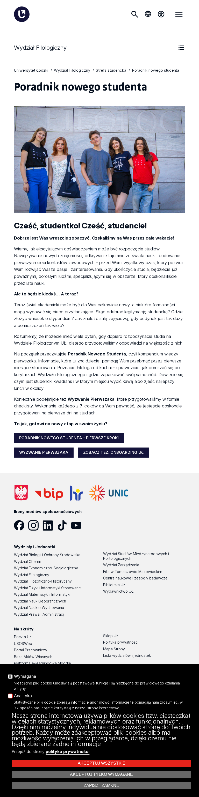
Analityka (23, 696)
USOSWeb (23, 643)
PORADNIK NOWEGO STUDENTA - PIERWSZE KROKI (69, 437)
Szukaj (135, 14)
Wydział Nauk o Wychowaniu (39, 607)
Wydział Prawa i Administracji (39, 614)
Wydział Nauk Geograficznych (40, 601)
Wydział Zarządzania (121, 565)
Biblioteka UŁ (114, 585)
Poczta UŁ (23, 637)
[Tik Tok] (64, 525)
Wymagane (25, 676)
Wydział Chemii (27, 561)
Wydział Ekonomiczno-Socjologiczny (46, 568)
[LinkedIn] (49, 525)
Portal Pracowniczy (30, 650)
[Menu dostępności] (161, 14)
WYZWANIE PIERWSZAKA (43, 452)
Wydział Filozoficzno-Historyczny (43, 581)
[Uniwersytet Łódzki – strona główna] (22, 14)
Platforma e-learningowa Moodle (42, 663)
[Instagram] (35, 525)
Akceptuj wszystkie (101, 763)
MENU (179, 14)
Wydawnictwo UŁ (118, 591)
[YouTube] (78, 525)
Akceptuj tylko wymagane (101, 774)
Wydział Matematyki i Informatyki (42, 594)
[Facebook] (21, 525)
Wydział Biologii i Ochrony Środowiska (47, 555)
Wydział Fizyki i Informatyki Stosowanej (48, 588)
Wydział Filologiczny (31, 574)
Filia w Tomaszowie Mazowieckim (132, 571)
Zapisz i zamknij (101, 785)
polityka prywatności (67, 751)
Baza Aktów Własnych (33, 656)
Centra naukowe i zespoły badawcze (135, 578)
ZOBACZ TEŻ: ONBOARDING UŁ (113, 452)
